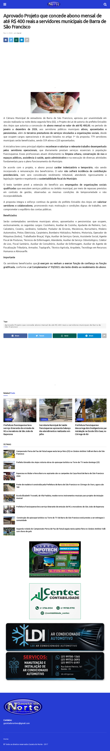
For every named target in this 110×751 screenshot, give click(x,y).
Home (5, 739)
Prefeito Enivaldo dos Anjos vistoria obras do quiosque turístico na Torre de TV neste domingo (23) (58, 462)
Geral (19, 33)
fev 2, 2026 (7, 33)
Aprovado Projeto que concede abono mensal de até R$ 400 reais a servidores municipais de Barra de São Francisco (53, 326)
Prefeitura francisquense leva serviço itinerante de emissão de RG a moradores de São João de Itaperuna (60, 507)
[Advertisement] (55, 66)
